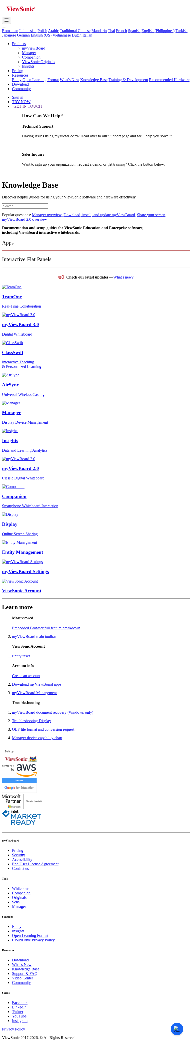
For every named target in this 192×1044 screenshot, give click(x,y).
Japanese (9, 35)
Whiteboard (21, 888)
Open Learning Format (40, 80)
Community (21, 89)
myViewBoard (33, 48)
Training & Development (128, 80)
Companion (31, 57)
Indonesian (27, 31)
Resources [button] (20, 75)
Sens (16, 902)
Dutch (77, 35)
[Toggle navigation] (6, 20)
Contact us (20, 868)
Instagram (20, 1020)
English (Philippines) (158, 31)
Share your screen (151, 215)
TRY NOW (21, 102)
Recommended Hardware (169, 80)
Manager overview (47, 215)
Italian (87, 35)
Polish (42, 31)
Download (20, 84)
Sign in (17, 97)
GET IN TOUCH (28, 106)
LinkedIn (19, 1007)
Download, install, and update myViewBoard (100, 215)
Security (18, 855)
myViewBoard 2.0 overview (24, 219)
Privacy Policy (13, 1029)
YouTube (19, 1016)
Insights (28, 66)
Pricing (17, 71)
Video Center (22, 978)
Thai (111, 31)
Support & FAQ (25, 973)
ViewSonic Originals (38, 62)
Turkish (182, 31)
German (23, 35)
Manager (29, 53)
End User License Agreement (35, 864)
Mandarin (99, 31)
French (121, 31)
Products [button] (19, 44)
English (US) (41, 35)
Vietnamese (61, 35)
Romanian (10, 31)
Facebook (20, 1002)
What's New (69, 80)
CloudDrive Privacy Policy (33, 940)
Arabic (53, 31)
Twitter (17, 1011)
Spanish (134, 31)
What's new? (123, 277)
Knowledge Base (94, 80)
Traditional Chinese (75, 31)
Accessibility (22, 859)
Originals (19, 897)
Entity (17, 80)
